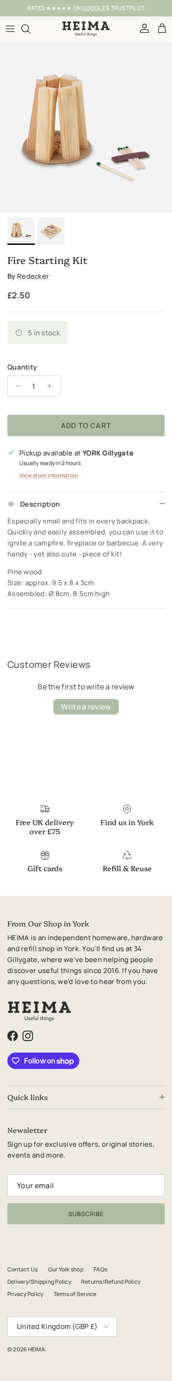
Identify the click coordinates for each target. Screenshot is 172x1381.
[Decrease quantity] (16, 386)
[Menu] (10, 29)
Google (93, 8)
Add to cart (86, 425)
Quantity (22, 367)
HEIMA (36, 1349)
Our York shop (65, 1269)
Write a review (86, 707)
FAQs (100, 1269)
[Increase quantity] (52, 386)
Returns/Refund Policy (110, 1282)
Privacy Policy (25, 1294)
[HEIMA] (86, 29)
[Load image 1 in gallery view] (86, 127)
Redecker (33, 276)
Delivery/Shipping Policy (39, 1282)
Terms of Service (75, 1294)
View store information (48, 475)
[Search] (30, 29)
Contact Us (22, 1269)
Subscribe (86, 1214)
